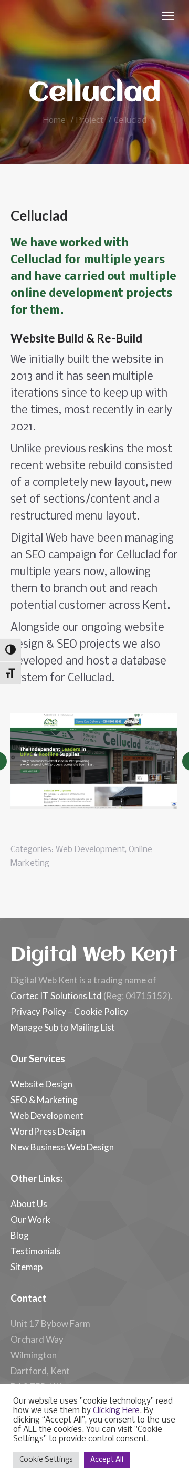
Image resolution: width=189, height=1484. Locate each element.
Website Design (41, 1083)
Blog (19, 1235)
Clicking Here (116, 1411)
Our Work (30, 1219)
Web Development (90, 849)
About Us (28, 1203)
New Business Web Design (62, 1147)
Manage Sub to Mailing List (62, 1027)
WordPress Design (47, 1131)
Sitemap (26, 1266)
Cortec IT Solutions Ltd (56, 995)
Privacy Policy (38, 1011)
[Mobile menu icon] (168, 15)
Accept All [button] (106, 1460)
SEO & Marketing (44, 1099)
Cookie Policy (101, 1011)
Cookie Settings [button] (45, 1460)
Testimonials (35, 1251)
